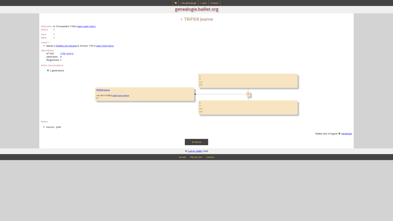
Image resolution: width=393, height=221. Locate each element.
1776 (62, 53)
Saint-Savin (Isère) (86, 26)
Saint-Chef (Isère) (105, 45)
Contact (214, 3)
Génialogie (346, 133)
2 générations (57, 70)
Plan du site (196, 157)
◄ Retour (197, 142)
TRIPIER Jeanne (103, 90)
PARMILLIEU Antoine (66, 45)
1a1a (68, 53)
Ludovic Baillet (195, 151)
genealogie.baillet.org (196, 9)
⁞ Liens (203, 3)
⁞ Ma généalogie (188, 3)
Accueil (182, 157)
